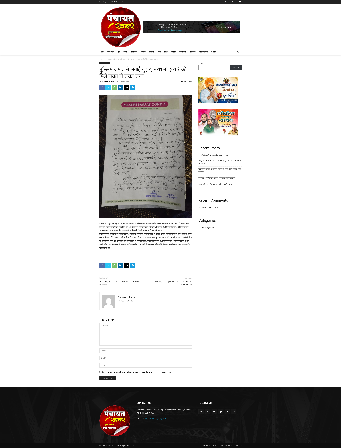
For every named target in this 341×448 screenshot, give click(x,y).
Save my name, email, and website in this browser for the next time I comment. (136, 372)
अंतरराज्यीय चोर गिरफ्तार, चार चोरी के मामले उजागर (215, 184)
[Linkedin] (120, 87)
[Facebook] (225, 1)
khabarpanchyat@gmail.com (158, 418)
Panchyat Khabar (108, 81)
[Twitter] (232, 1)
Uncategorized (111, 59)
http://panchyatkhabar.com (127, 301)
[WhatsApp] (114, 87)
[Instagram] (229, 1)
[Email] (126, 87)
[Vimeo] (236, 1)
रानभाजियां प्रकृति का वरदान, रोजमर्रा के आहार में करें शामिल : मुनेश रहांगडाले (219, 170)
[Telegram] (132, 87)
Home (101, 59)
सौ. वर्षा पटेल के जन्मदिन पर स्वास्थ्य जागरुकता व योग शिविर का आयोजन (120, 283)
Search (201, 63)
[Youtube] (240, 1)
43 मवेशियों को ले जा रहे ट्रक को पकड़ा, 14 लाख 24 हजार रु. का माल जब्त (171, 283)
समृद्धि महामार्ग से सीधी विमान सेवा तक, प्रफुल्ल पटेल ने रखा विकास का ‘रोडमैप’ (219, 162)
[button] (238, 52)
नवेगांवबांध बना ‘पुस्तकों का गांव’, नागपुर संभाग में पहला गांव (216, 178)
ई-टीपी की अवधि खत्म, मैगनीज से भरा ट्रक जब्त (213, 155)
